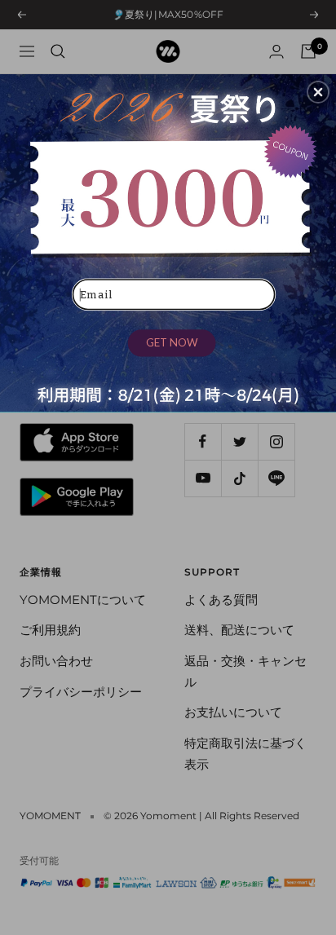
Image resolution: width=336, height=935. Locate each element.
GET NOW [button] (172, 342)
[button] (318, 92)
